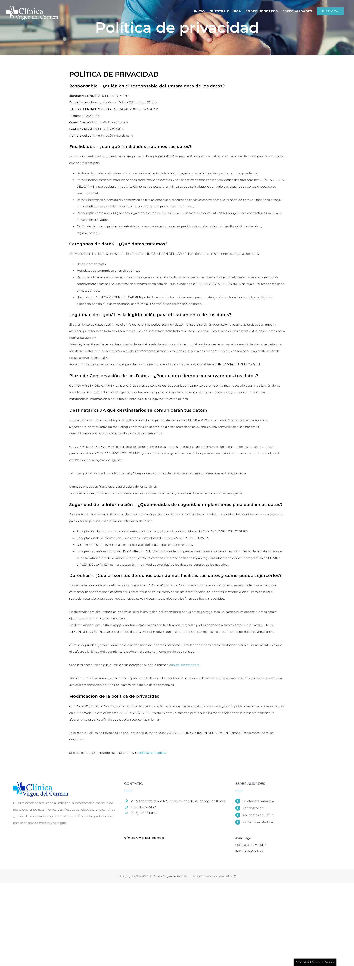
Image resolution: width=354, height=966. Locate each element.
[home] (40, 785)
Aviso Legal (243, 838)
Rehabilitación (252, 808)
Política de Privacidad (251, 844)
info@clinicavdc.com (184, 665)
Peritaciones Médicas (257, 822)
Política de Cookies (152, 752)
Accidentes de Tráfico (258, 815)
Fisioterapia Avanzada (258, 801)
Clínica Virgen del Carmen (171, 876)
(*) (235, 876)
